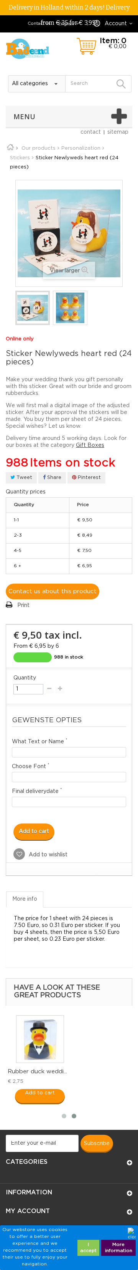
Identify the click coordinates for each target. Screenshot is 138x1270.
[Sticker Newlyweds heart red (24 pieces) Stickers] (32, 308)
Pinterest (88, 478)
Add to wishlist (47, 855)
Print (23, 605)
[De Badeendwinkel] (27, 48)
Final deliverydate (37, 791)
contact (90, 132)
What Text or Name (39, 741)
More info (24, 899)
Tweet (23, 478)
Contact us (39, 24)
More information (118, 1247)
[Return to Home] (13, 148)
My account (28, 1211)
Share (53, 478)
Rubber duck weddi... (37, 1071)
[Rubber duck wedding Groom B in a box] (40, 1039)
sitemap (117, 132)
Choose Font (30, 766)
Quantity (24, 678)
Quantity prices (26, 492)
